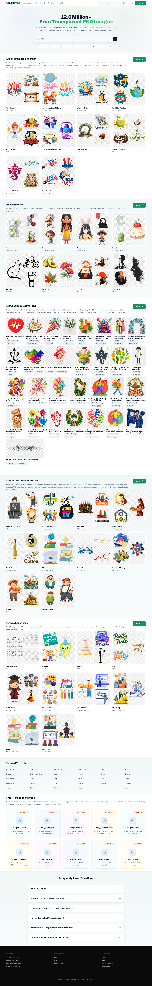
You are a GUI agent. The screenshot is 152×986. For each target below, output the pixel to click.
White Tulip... (69, 343)
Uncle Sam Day (47, 191)
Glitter (80, 779)
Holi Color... (29, 372)
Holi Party (99, 340)
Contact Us (106, 966)
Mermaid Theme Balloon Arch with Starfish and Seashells (136, 338)
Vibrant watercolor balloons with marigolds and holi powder (57, 400)
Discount (57, 774)
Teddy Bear (11, 437)
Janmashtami (82, 149)
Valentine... (50, 371)
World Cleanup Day (48, 526)
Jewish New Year (33, 340)
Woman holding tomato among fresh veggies (85, 338)
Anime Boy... (137, 372)
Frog (55, 779)
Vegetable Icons (117, 374)
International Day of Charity (51, 108)
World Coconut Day (119, 149)
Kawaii (114, 248)
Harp (85, 403)
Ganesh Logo (12, 372)
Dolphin (80, 774)
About (104, 957)
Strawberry (82, 788)
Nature (103, 783)
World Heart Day (13, 340)
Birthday (45, 666)
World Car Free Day (119, 108)
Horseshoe (68, 437)
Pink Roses (42, 403)
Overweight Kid (47, 609)
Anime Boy (136, 374)
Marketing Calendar (13, 966)
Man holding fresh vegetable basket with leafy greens (83, 369)
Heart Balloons (62, 371)
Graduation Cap (106, 46)
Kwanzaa (80, 526)
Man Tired (139, 434)
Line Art (9, 289)
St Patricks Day (76, 403)
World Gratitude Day (13, 526)
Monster (81, 783)
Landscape (10, 783)
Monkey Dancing (13, 406)
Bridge (8, 774)
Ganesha (10, 374)
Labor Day (44, 46)
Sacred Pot (130, 406)
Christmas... (12, 463)
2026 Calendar (11, 666)
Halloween (27, 3)
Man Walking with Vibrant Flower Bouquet (116, 400)
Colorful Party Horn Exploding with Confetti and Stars (52, 338)
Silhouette (116, 289)
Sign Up (56, 960)
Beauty (104, 769)
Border (127, 769)
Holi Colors (39, 372)
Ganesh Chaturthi (12, 191)
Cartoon (45, 248)
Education (45, 568)
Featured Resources (13, 963)
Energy (127, 774)
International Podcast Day (51, 149)
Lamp (127, 779)
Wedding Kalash (132, 403)
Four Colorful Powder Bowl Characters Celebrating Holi (37, 431)
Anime (79, 248)
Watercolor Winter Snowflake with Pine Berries (22, 460)
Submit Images (59, 963)
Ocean (8, 788)
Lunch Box (55, 46)
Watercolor (46, 289)
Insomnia (130, 434)
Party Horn (49, 343)
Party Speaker (101, 343)
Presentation (82, 708)
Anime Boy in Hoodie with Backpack (136, 369)
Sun (102, 788)
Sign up (140, 3)
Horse (103, 779)
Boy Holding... (116, 403)
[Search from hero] (115, 39)
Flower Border (11, 779)
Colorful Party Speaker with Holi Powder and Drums (103, 338)
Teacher (51, 3)
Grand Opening (82, 568)
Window (128, 788)
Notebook (128, 783)
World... (81, 340)
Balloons (63, 403)
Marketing (116, 708)
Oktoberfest (11, 149)
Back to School (39, 3)
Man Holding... (81, 374)
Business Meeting (118, 568)
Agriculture (10, 609)
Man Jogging (96, 406)
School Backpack (91, 46)
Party (114, 666)
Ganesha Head (54, 437)
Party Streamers (92, 437)
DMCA (104, 960)
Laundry (33, 783)
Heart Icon (11, 343)
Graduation (10, 708)
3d (7, 248)
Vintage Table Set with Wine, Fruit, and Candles (34, 338)
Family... (118, 340)
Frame (32, 779)
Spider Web (67, 46)
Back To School (47, 708)
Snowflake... (23, 463)
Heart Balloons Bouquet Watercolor (58, 368)
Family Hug (118, 343)
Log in (131, 3)
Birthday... (49, 340)
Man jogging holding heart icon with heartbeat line (115, 431)
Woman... (82, 343)
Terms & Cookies (108, 963)
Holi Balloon (53, 403)
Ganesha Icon (99, 374)
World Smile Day (83, 108)
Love (55, 783)
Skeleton (78, 46)
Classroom (46, 749)
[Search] (124, 3)
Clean (13, 3)
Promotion (57, 788)
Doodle (79, 289)
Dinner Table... (32, 343)
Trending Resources (13, 957)
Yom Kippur (10, 108)
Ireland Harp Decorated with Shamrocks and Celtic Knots (80, 400)
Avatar (32, 769)
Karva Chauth (117, 526)
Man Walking (116, 406)
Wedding (80, 666)
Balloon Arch (133, 343)
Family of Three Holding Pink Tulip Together (119, 338)
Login (56, 957)
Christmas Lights (36, 774)
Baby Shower (58, 769)
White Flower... (69, 340)
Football (60, 3)
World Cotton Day (12, 568)
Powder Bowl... (33, 437)
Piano (32, 788)
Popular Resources (12, 960)
